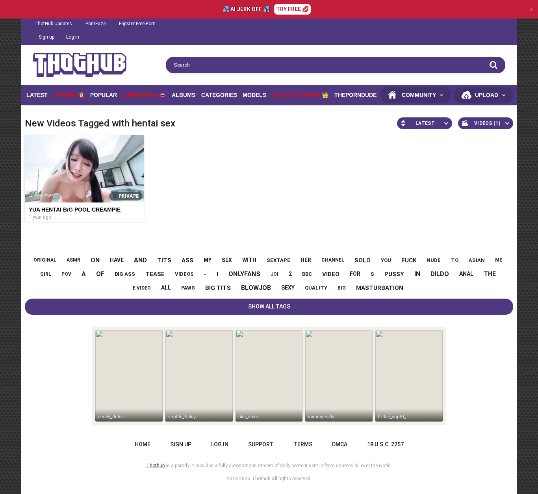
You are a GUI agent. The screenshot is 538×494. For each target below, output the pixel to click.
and (140, 260)
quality (316, 288)
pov (66, 274)
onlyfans (244, 274)
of (100, 274)
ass (187, 260)
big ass (125, 274)
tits (164, 260)
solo (362, 260)
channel (332, 260)
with (249, 260)
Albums (183, 95)
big (342, 288)
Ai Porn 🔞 (69, 95)
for (355, 274)
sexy (288, 287)
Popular (103, 95)
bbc (307, 274)
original (44, 260)
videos (184, 274)
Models (254, 95)
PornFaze (95, 23)
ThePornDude (355, 95)
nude (434, 260)
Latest (37, 95)
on (95, 260)
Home (142, 444)
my (207, 260)
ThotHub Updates (53, 23)
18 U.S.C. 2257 (385, 444)
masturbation (379, 288)
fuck (408, 260)
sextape (278, 260)
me (498, 260)
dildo (439, 274)
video (330, 274)
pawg (188, 288)
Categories (219, 95)
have (117, 260)
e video (142, 288)
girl (45, 274)
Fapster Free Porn (137, 23)
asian (477, 260)
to (454, 260)
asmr (73, 260)
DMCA (339, 444)
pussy (394, 274)
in (417, 274)
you (386, 260)
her (306, 260)
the (490, 274)
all (166, 287)
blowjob (256, 288)
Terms (302, 444)
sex (227, 260)
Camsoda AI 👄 (144, 95)
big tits (218, 288)
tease (155, 274)
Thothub (261, 478)
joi (274, 274)
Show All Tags (269, 306)
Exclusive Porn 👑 (300, 95)
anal (466, 274)
